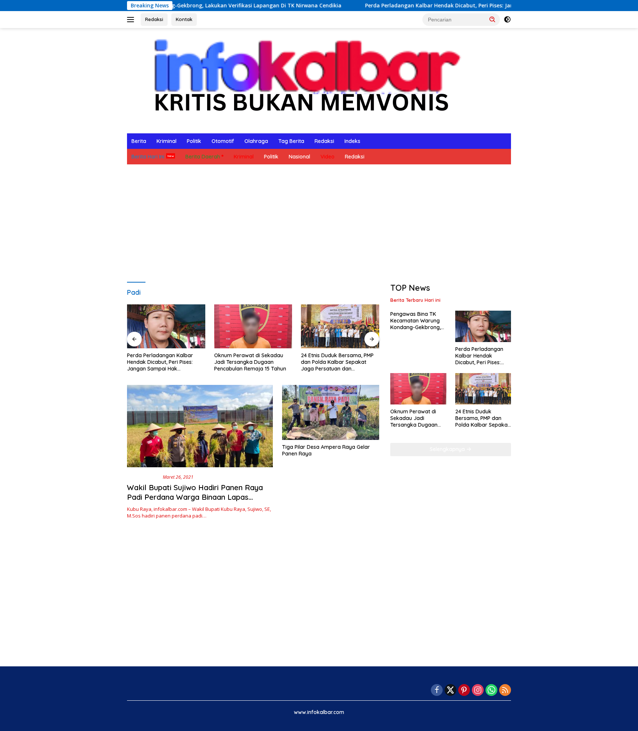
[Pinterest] (464, 690)
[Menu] (132, 19)
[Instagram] (478, 690)
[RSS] (505, 690)
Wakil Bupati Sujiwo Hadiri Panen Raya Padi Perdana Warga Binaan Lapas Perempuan (195, 497)
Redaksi (154, 19)
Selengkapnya (448, 449)
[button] (492, 19)
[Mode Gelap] (507, 19)
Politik (194, 141)
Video (327, 156)
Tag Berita (291, 141)
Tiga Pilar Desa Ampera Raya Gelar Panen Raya (326, 450)
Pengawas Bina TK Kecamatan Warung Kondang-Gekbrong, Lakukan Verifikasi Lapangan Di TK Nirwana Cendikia (415, 321)
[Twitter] (450, 690)
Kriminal (166, 141)
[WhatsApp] (491, 690)
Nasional (299, 156)
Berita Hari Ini (147, 156)
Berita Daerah (202, 156)
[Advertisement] (319, 223)
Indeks (352, 141)
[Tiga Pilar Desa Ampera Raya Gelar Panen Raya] (330, 412)
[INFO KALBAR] (300, 79)
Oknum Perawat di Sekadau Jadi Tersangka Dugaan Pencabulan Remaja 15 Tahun (250, 362)
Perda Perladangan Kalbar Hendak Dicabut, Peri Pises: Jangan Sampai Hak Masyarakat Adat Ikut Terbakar (469, 5)
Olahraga (256, 141)
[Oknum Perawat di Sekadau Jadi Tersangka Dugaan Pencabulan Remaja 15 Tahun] (253, 326)
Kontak (184, 19)
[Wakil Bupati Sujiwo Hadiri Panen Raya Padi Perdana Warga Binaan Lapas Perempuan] (200, 426)
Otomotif (223, 141)
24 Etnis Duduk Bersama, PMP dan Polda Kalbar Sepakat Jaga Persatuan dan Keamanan (337, 362)
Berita (138, 141)
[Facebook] (437, 690)
